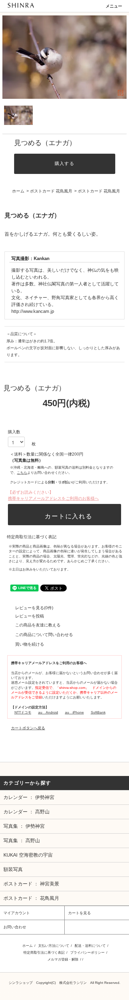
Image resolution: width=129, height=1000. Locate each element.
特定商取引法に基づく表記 (31, 536)
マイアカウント (16, 913)
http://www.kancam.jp (32, 311)
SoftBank (98, 712)
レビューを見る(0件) (34, 607)
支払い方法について (53, 946)
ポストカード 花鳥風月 (51, 191)
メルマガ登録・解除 (62, 959)
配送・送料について (90, 946)
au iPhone (74, 712)
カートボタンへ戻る (28, 728)
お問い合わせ (14, 927)
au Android (48, 712)
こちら (22, 472)
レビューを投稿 (29, 616)
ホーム (18, 191)
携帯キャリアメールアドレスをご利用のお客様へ (53, 498)
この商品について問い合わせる (44, 634)
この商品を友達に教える (38, 625)
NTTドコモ (22, 712)
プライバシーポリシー (87, 952)
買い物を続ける (29, 644)
